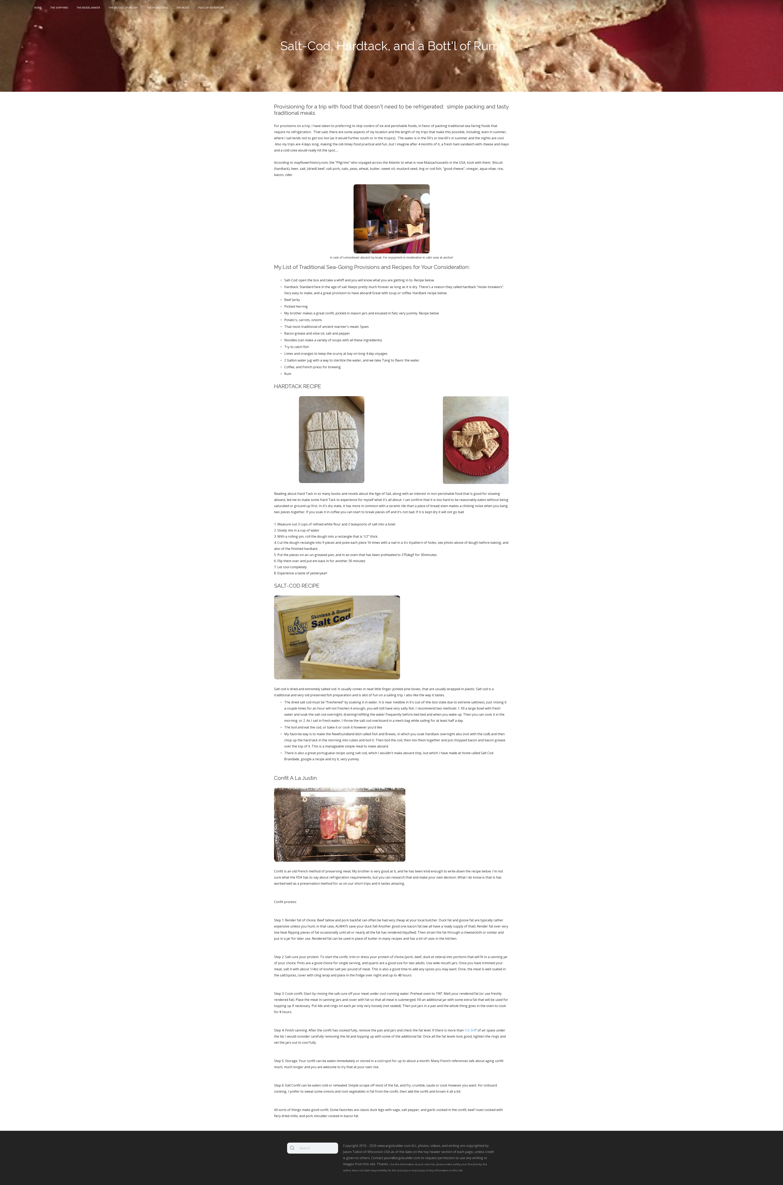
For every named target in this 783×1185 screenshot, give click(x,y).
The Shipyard (59, 7)
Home (38, 7)
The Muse (182, 7)
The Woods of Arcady (123, 7)
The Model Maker (88, 7)
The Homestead (157, 7)
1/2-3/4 (470, 1030)
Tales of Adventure (211, 7)
